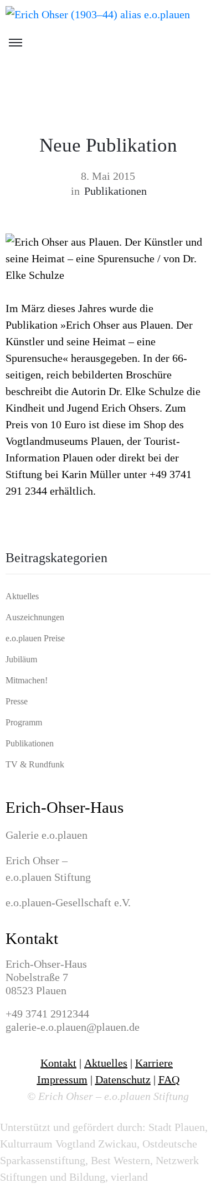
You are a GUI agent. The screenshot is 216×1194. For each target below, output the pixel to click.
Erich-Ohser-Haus (65, 807)
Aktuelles (22, 596)
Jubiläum (21, 659)
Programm (24, 722)
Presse (17, 701)
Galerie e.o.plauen (47, 835)
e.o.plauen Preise (35, 638)
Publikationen (115, 191)
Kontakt (32, 938)
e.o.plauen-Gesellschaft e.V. (68, 902)
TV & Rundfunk (35, 764)
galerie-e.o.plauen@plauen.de (73, 1027)
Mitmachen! (27, 680)
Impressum (62, 1079)
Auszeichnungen (35, 617)
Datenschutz (123, 1079)
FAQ (168, 1079)
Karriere (154, 1063)
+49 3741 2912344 (47, 1014)
